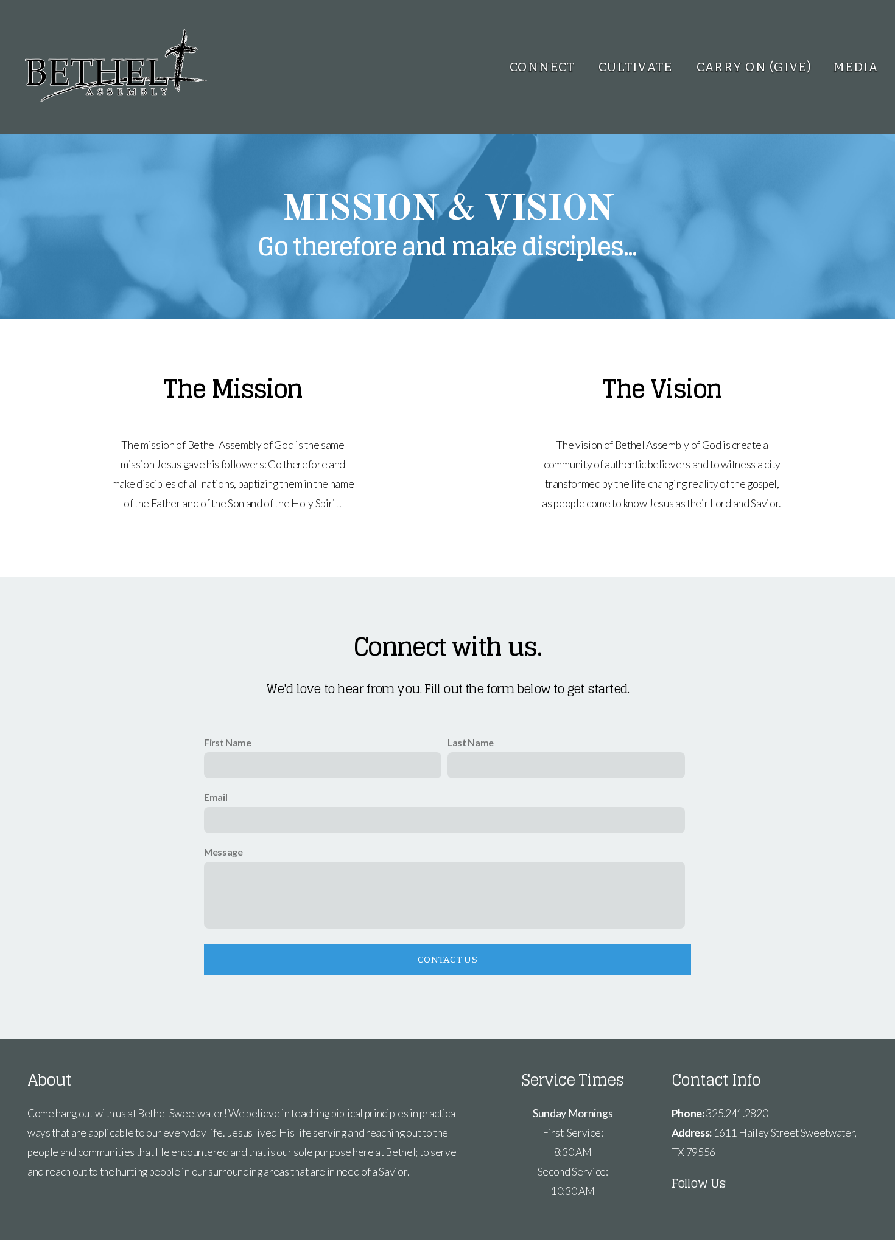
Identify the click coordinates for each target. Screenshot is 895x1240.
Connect (544, 67)
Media (856, 67)
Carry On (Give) (754, 67)
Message (223, 851)
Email (215, 797)
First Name (227, 742)
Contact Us (447, 959)
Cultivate (637, 67)
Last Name (471, 742)
